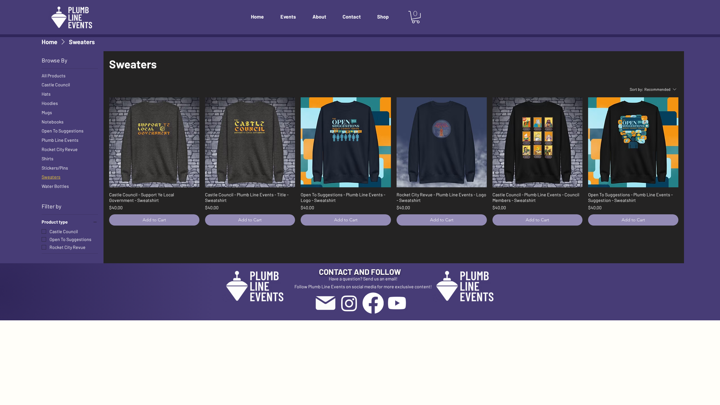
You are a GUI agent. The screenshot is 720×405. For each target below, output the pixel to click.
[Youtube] (397, 303)
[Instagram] (349, 303)
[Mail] (325, 303)
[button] (292, 16)
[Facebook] (373, 303)
